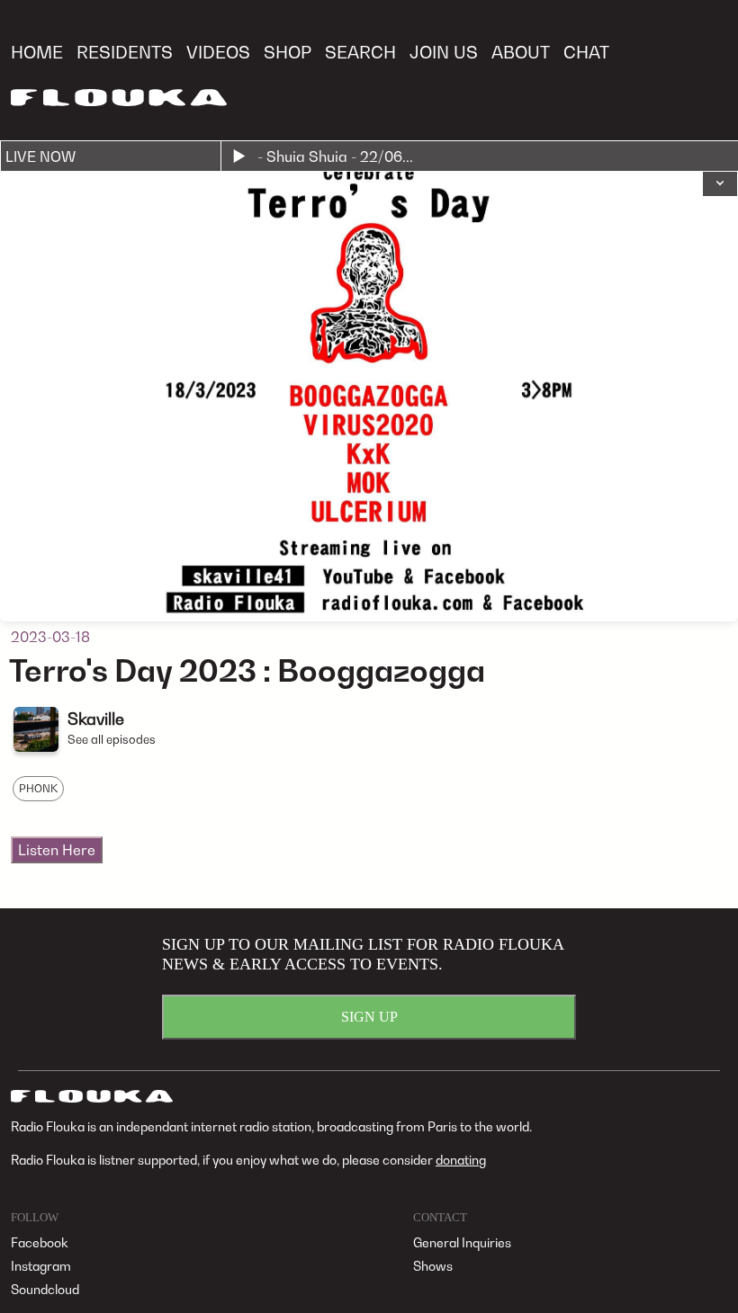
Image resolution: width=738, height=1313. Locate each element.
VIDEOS (218, 51)
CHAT (586, 51)
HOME (37, 51)
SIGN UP (369, 1016)
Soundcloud (45, 1289)
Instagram (41, 1265)
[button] (720, 184)
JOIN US (444, 51)
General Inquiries (462, 1242)
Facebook (39, 1242)
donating (461, 1159)
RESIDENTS (124, 51)
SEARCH (360, 51)
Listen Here (56, 850)
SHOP (287, 51)
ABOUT (520, 51)
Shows (433, 1265)
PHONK (38, 788)
